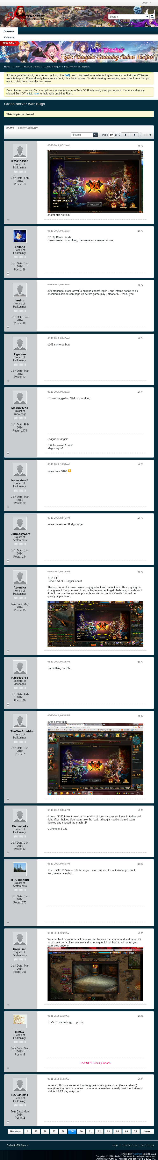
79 (135, 1131)
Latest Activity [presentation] (28, 128)
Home (7, 66)
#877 (140, 518)
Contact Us (129, 1145)
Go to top (147, 1145)
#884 (140, 1016)
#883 (140, 933)
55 (36, 1131)
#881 (140, 810)
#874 (140, 338)
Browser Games (32, 66)
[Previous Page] (125, 135)
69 (126, 1131)
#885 (140, 1079)
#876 (140, 464)
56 (45, 1131)
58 (63, 1131)
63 (108, 1131)
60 (81, 1131)
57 (54, 1131)
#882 (140, 864)
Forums (8, 31)
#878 (140, 571)
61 (90, 1131)
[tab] (10, 128)
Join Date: (17, 178)
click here (33, 93)
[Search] (152, 16)
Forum (17, 66)
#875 (140, 392)
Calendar (9, 37)
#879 (140, 662)
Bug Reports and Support (76, 66)
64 (117, 1131)
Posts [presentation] (10, 128)
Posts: (18, 184)
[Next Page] (134, 135)
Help (115, 1145)
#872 (140, 231)
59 (72, 1131)
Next (147, 1131)
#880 (140, 715)
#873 (140, 284)
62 (99, 1131)
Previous (15, 1131)
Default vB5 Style (17, 1145)
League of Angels (52, 66)
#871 (140, 145)
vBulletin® (137, 1154)
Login (145, 2)
